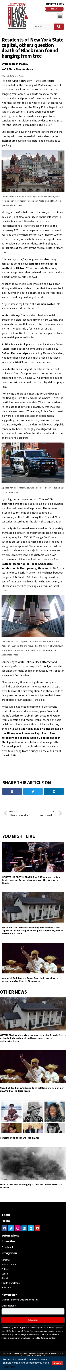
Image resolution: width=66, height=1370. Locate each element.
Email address (9, 1305)
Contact (7, 1247)
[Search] (59, 27)
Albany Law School (37, 666)
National (6, 1260)
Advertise (8, 1241)
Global (5, 1278)
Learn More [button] (9, 1367)
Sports (5, 1273)
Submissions (10, 1235)
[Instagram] (18, 1228)
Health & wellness (11, 1283)
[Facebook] (4, 1228)
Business (6, 1287)
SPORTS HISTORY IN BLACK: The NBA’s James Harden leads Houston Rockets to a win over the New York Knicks (31, 880)
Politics (5, 1269)
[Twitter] (11, 1228)
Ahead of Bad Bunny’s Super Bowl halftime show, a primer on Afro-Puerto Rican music (30, 980)
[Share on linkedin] (54, 791)
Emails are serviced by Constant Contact (38, 1338)
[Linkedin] (24, 1228)
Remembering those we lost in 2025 (19, 1137)
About (6, 1215)
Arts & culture (9, 1264)
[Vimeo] (31, 1228)
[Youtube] (37, 1228)
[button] (60, 16)
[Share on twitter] (33, 791)
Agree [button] (57, 1363)
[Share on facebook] (12, 791)
